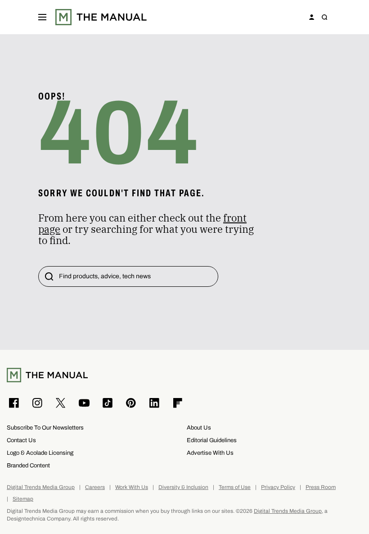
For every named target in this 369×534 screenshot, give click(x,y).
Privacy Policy (278, 487)
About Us (199, 427)
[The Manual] (101, 17)
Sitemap (23, 499)
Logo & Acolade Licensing (40, 452)
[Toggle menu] (42, 17)
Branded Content (28, 465)
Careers (95, 487)
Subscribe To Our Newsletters (45, 427)
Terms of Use (235, 487)
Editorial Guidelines (212, 440)
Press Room (321, 487)
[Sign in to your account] (312, 17)
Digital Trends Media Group (41, 487)
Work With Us (131, 487)
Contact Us (21, 440)
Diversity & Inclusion (183, 487)
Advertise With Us (210, 452)
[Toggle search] (324, 17)
